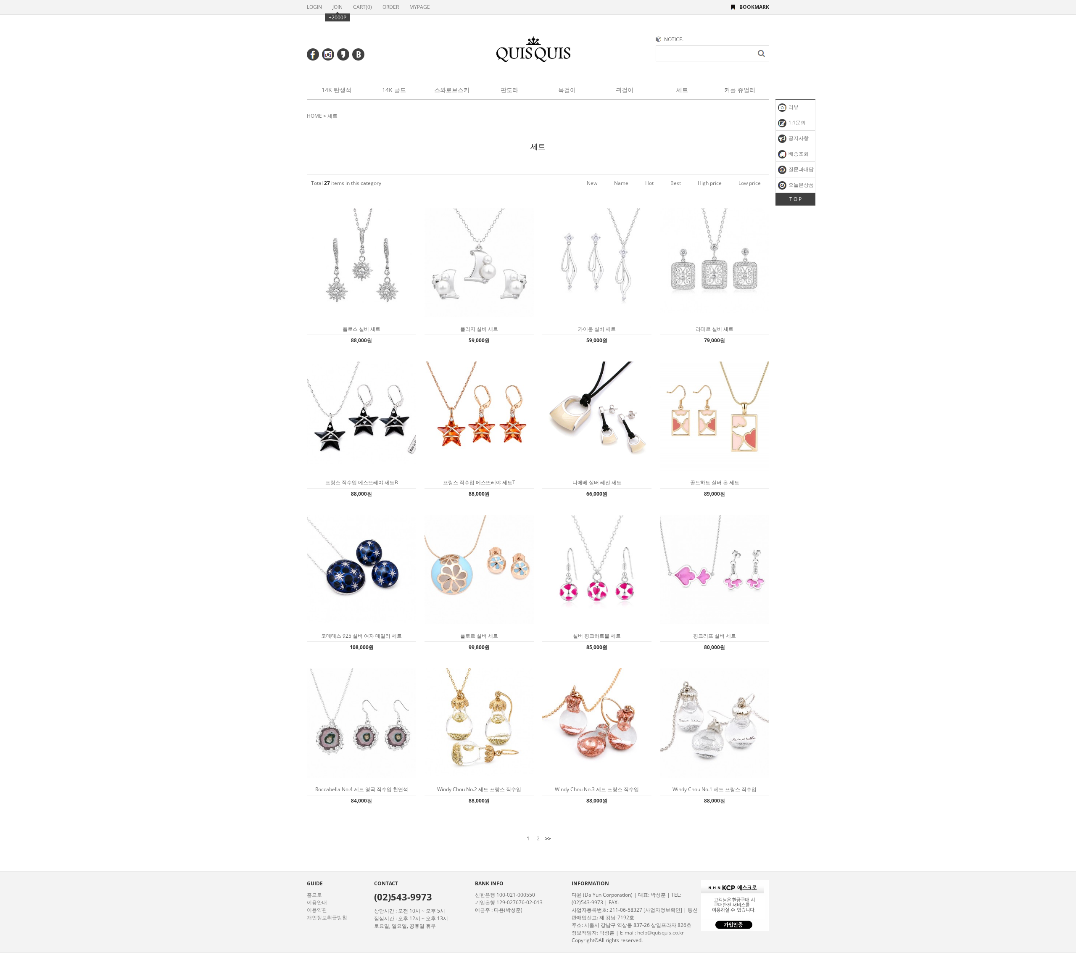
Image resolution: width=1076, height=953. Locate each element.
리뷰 (793, 107)
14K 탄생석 (336, 90)
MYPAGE (419, 7)
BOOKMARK (754, 7)
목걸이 (567, 90)
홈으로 (314, 894)
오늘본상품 (800, 184)
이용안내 (317, 902)
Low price (749, 183)
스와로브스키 (451, 90)
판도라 (509, 90)
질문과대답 (800, 169)
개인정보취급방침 (327, 917)
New (592, 183)
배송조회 (798, 153)
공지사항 (798, 138)
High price (710, 183)
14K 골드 (394, 90)
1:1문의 (796, 122)
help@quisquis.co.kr (660, 932)
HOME (314, 115)
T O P (795, 199)
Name (621, 183)
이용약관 (317, 909)
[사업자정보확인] (662, 909)
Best (675, 183)
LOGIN (314, 7)
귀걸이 (624, 90)
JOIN (337, 7)
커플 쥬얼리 (739, 90)
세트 (682, 90)
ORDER (390, 7)
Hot (649, 183)
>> (548, 838)
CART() (362, 7)
